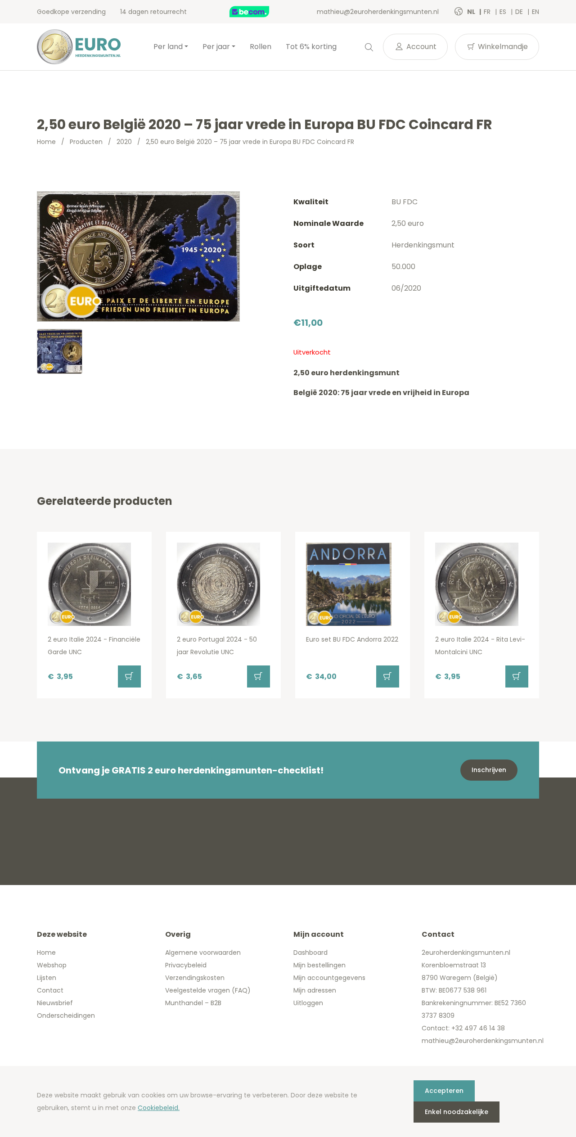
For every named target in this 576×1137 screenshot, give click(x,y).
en (535, 11)
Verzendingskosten (195, 977)
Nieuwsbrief (55, 1002)
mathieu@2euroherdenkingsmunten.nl (378, 11)
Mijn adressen (314, 990)
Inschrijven (489, 769)
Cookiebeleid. (159, 1107)
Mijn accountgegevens (329, 977)
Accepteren (444, 1090)
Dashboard (310, 952)
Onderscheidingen (66, 1015)
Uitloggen (308, 1002)
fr (488, 11)
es (504, 11)
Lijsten (46, 977)
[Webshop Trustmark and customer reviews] (259, 12)
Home (46, 141)
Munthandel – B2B (193, 1002)
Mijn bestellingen (319, 965)
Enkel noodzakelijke (456, 1111)
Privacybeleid (186, 965)
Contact (50, 990)
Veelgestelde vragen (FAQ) (208, 990)
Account (420, 46)
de (520, 11)
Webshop (52, 965)
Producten (86, 141)
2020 (124, 141)
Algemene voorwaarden (203, 952)
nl (472, 11)
